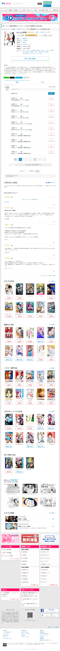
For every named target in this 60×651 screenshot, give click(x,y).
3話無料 (19, 316)
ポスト (12, 77)
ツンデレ (47, 50)
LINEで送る (6, 77)
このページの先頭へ (54, 627)
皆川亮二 (25, 561)
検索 (40, 3)
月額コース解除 (24, 632)
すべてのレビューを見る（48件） (48, 275)
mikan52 (7, 202)
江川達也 (25, 558)
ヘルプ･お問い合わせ (7, 638)
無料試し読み (40, 341)
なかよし (44, 579)
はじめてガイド (6, 633)
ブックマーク (19, 77)
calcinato (7, 252)
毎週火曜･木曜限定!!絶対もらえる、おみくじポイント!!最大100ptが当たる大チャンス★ (29, 594)
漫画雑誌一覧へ (54, 585)
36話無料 (19, 403)
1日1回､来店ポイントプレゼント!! (29, 599)
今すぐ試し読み (30, 59)
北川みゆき (26, 582)
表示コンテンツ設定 (25, 633)
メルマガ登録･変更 (7, 632)
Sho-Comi (45, 569)
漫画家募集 (42, 638)
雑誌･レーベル (48, 10)
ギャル (42, 50)
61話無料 (19, 298)
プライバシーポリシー (44, 635)
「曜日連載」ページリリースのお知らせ (10, 594)
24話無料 (19, 341)
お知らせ (5, 636)
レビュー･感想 (22, 10)
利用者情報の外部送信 (44, 633)
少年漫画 (13, 29)
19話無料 (9, 341)
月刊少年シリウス (21, 29)
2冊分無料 (9, 428)
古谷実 (24, 555)
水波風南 (25, 579)
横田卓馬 (25, 38)
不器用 (51, 50)
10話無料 (30, 316)
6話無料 (40, 316)
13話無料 (41, 359)
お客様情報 (23, 630)
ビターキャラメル (9, 268)
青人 (7, 239)
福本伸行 (25, 552)
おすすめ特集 (41, 10)
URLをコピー (26, 77)
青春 (33, 50)
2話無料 (19, 385)
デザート (44, 582)
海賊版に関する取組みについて (46, 640)
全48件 (42, 32)
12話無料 (51, 341)
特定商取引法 (42, 632)
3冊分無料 (51, 298)
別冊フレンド (45, 572)
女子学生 (38, 50)
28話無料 (30, 341)
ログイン (52, 185)
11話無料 (9, 298)
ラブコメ (33, 53)
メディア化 (39, 53)
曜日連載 (16, 10)
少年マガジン (45, 555)
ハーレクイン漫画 (8, 555)
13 (39, 159)
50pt (51, 98)
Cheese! (44, 575)
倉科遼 (24, 564)
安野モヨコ (26, 569)
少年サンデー (45, 552)
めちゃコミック (5, 29)
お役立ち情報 (5, 635)
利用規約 (41, 630)
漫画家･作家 (55, 10)
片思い (36, 51)
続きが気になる (26, 53)
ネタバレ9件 (47, 32)
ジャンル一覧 (4, 10)
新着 (36, 10)
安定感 (46, 51)
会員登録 (5, 630)
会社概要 (41, 636)
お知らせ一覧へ (15, 599)
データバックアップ (25, 636)
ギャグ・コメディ (27, 50)
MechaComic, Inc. (34, 649)
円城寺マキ (26, 572)
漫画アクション (46, 564)
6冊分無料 (9, 316)
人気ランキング (29, 10)
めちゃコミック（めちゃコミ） (27, 649)
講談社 (24, 42)
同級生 (31, 51)
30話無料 (51, 316)
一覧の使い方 (51, 86)
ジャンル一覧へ (15, 558)
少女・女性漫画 (7, 552)
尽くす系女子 (26, 51)
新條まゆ (25, 575)
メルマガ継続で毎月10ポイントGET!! (29, 604)
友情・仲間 (41, 51)
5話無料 (51, 385)
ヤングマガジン (46, 558)
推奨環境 (23, 635)
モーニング (45, 561)
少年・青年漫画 (7, 549)
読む (51, 93)
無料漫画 (10, 10)
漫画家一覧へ (35, 585)
